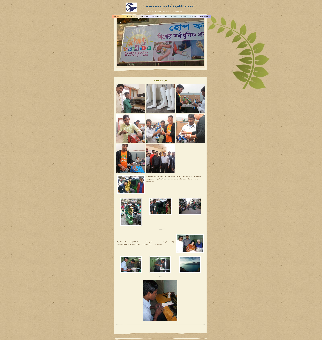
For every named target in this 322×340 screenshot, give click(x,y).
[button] (130, 98)
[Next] (204, 42)
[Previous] (116, 42)
